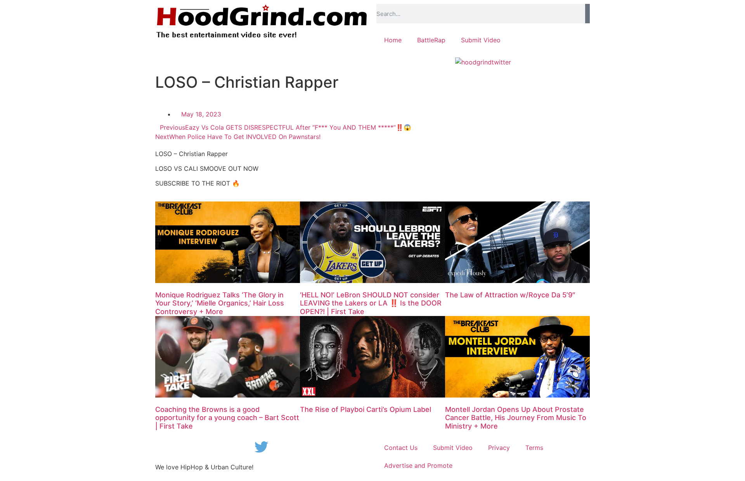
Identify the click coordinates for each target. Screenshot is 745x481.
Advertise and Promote (418, 465)
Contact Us (401, 447)
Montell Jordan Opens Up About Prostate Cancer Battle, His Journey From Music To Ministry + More (515, 417)
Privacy (499, 447)
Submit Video (481, 40)
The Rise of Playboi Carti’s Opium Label (365, 409)
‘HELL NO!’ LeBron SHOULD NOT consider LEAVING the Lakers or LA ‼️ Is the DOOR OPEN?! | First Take (371, 303)
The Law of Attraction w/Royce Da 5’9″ (510, 295)
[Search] (587, 13)
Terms (534, 447)
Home (393, 40)
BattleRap (431, 40)
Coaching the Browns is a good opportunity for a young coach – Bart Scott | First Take (227, 417)
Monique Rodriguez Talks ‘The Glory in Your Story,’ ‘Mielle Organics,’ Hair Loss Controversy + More (219, 303)
